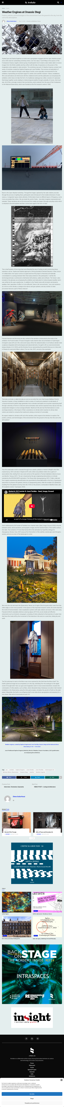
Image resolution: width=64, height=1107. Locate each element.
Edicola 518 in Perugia (10, 832)
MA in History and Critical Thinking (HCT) (11, 938)
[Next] (33, 838)
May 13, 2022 (22, 21)
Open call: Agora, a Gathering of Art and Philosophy (44, 938)
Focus (39, 21)
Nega (32, 1098)
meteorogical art (49, 769)
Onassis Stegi (24, 772)
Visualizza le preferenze (32, 1103)
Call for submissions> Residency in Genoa (42, 914)
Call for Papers (5, 914)
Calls (4, 910)
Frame (32, 1067)
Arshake (8, 834)
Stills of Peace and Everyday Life (44, 832)
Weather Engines (40, 772)
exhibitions (34, 21)
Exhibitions (32, 1076)
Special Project (32, 1069)
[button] (61, 1080)
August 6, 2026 (45, 834)
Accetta (32, 1094)
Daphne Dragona (20, 769)
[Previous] (30, 838)
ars (7, 769)
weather (32, 772)
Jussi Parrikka (39, 769)
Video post (32, 1065)
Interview (32, 1071)
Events (7, 8)
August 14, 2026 (14, 834)
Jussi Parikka (30, 769)
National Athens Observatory (10, 772)
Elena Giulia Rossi (11, 21)
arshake (12, 769)
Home (3, 8)
